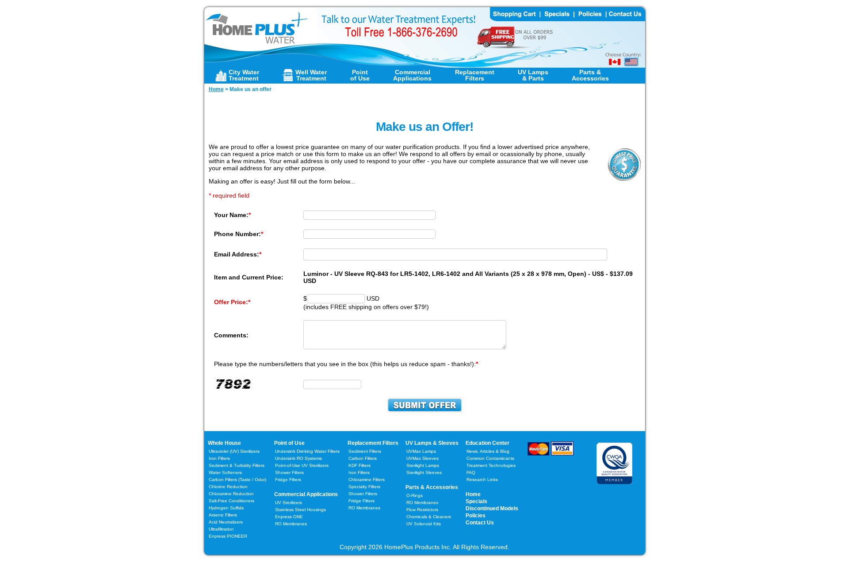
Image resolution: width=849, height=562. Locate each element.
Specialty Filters (364, 486)
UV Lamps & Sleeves (432, 443)
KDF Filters (359, 465)
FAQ (471, 472)
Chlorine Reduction (228, 486)
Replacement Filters (373, 443)
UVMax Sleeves (422, 458)
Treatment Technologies (491, 465)
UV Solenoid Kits (423, 523)
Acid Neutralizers (226, 522)
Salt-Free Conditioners (231, 500)
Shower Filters (289, 472)
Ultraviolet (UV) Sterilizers (234, 451)
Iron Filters (219, 458)
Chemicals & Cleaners (428, 516)
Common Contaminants (490, 458)
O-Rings (414, 495)
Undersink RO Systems (298, 458)
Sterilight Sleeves (424, 472)
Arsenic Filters (223, 514)
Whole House (224, 443)
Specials (476, 501)
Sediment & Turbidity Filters (236, 465)
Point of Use (289, 443)
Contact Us (480, 523)
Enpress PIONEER (228, 536)
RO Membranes (291, 523)
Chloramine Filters (366, 479)
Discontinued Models (492, 508)
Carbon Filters (237, 479)
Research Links (482, 479)
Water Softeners (225, 472)
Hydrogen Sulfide (226, 507)
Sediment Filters (364, 451)
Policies (476, 515)
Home (473, 494)
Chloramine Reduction (231, 493)
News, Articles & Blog (488, 451)
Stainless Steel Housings (300, 509)
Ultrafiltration (221, 529)
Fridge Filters (288, 479)
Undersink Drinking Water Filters (307, 451)
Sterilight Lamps (422, 465)
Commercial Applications (306, 494)
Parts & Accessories (431, 487)
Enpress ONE (289, 516)
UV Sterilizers (288, 502)
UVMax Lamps (421, 451)
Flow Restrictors (422, 509)
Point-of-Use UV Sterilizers (302, 465)
